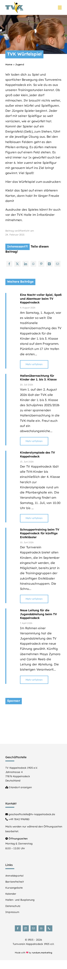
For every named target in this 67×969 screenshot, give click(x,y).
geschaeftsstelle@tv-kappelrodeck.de (31, 814)
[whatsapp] (41, 928)
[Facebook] (9, 264)
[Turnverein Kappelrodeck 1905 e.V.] (14, 3)
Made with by (33, 952)
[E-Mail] (57, 264)
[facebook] (18, 928)
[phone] (49, 928)
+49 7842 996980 (18, 819)
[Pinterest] (41, 264)
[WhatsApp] (33, 264)
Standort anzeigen (20, 787)
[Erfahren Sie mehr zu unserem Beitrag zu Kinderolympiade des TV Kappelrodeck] (11, 486)
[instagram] (26, 928)
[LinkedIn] (25, 264)
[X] (17, 264)
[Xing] (49, 264)
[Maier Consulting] (33, 712)
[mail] (34, 928)
